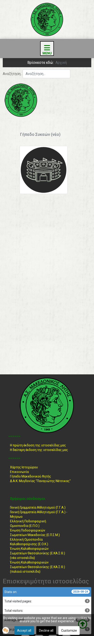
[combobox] (46, 74)
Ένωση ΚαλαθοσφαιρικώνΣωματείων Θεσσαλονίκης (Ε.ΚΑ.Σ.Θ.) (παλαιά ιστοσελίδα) (37, 567)
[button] (5, 630)
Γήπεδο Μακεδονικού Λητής (30, 476)
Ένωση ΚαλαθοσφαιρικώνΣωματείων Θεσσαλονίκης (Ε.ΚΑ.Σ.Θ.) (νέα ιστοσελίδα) (37, 553)
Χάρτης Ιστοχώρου (24, 467)
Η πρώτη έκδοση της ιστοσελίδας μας (38, 445)
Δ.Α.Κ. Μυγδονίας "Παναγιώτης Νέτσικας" (40, 481)
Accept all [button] (24, 630)
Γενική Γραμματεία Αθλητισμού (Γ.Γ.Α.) (37, 507)
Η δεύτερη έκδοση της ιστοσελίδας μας (39, 450)
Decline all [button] (46, 630)
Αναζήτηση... (13, 74)
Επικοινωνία (19, 472)
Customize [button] (69, 630)
